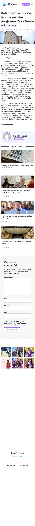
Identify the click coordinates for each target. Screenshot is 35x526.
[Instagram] (17, 457)
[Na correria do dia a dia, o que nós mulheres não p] (6, 363)
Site (5, 313)
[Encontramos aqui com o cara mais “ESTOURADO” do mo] (29, 352)
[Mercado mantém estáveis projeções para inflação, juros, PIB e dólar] (17, 156)
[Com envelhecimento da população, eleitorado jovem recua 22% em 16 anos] (17, 182)
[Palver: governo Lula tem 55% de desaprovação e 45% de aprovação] (17, 207)
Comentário (9, 277)
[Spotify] (14, 457)
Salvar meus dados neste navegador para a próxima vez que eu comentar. (16, 323)
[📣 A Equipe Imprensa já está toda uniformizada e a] (17, 363)
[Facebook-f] (16, 457)
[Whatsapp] (19, 457)
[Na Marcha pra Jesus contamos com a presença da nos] (17, 352)
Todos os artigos (18, 138)
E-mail (7, 305)
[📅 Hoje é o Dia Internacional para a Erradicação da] (29, 363)
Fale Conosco (23, 465)
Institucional (11, 465)
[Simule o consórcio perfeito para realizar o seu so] (6, 352)
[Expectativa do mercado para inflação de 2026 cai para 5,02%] (17, 232)
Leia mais (4, 171)
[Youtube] (21, 457)
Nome (7, 298)
